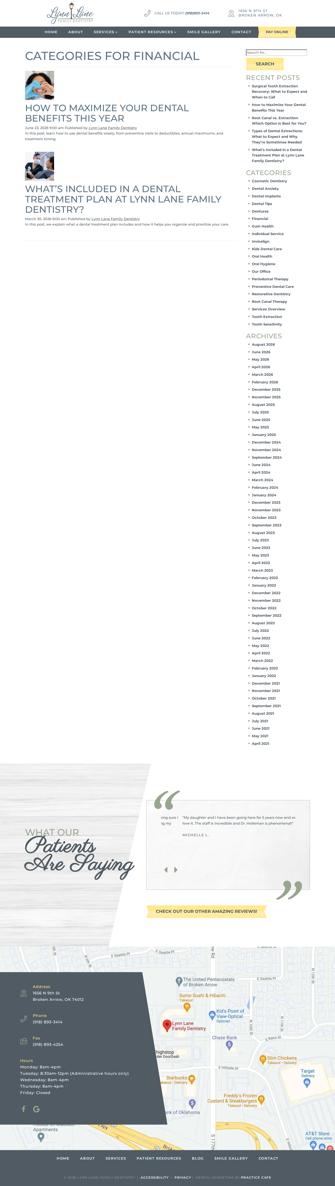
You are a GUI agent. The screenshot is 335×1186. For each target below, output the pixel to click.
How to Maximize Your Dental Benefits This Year (107, 113)
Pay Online (277, 32)
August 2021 (263, 713)
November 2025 (266, 397)
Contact (241, 32)
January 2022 (264, 676)
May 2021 (260, 736)
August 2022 (263, 623)
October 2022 (264, 608)
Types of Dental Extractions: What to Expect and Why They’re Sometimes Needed (277, 136)
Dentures (260, 211)
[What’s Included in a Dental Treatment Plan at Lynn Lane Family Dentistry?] (39, 167)
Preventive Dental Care (273, 287)
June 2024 (261, 465)
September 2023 (266, 525)
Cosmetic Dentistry (269, 181)
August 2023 (263, 533)
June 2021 (260, 728)
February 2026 (265, 382)
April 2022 (261, 653)
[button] (166, 870)
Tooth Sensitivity (267, 324)
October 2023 (264, 518)
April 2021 (260, 743)
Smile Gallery (204, 32)
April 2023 (261, 563)
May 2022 (260, 646)
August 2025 (263, 405)
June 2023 (261, 548)
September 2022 (266, 615)
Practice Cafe (256, 1177)
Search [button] (265, 64)
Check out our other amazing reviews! (206, 911)
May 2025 (260, 427)
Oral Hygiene (263, 264)
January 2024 (264, 495)
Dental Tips (262, 204)
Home (51, 32)
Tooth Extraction (267, 317)
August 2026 (263, 344)
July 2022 (260, 631)
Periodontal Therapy (270, 279)
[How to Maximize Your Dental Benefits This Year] (39, 86)
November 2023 (266, 510)
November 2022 (266, 600)
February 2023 (265, 578)
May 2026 (260, 359)
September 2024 (267, 457)
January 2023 (264, 585)
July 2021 (260, 721)
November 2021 (266, 691)
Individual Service (268, 234)
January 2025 (264, 435)
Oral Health (262, 256)
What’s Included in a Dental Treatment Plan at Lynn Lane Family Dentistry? (123, 199)
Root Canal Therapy (269, 302)
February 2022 (265, 668)
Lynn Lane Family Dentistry (113, 128)
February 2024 (265, 487)
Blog (198, 1158)
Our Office (261, 271)
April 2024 (261, 472)
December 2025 (266, 389)
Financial (260, 219)
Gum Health (263, 226)
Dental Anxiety (265, 189)
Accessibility (155, 1177)
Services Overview (268, 309)
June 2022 (261, 638)
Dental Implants (266, 196)
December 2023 (266, 502)
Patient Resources (151, 32)
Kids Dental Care (267, 249)
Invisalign (260, 241)
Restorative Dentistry (271, 294)
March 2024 (262, 480)
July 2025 (260, 412)
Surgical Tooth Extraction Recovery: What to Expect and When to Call (279, 92)
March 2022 (262, 661)
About (75, 32)
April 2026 (261, 367)
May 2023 (260, 555)
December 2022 (266, 593)
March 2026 (262, 374)
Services (104, 32)
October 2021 (264, 698)
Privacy (182, 1177)
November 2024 (266, 450)
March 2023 (262, 570)
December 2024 (266, 442)
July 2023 (260, 540)
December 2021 (266, 683)
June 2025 (261, 420)
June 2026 (261, 352)
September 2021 (266, 706)
